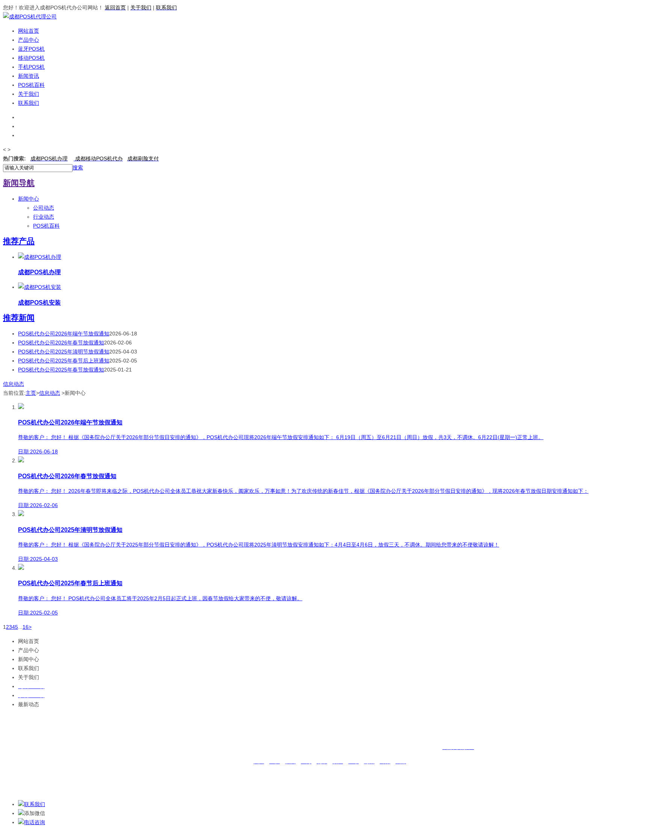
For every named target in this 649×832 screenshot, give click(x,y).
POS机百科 (31, 85)
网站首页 (28, 31)
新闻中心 (28, 199)
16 (26, 627)
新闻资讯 (28, 76)
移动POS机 (31, 58)
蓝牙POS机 (31, 49)
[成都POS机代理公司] (30, 17)
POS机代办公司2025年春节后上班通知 (63, 361)
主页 (31, 393)
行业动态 (43, 217)
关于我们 (28, 94)
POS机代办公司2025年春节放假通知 (61, 370)
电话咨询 (34, 822)
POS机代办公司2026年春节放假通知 (61, 343)
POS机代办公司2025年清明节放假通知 (63, 352)
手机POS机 (31, 67)
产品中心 (28, 40)
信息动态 (13, 384)
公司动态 (43, 208)
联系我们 (28, 103)
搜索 (77, 168)
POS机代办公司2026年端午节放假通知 (63, 334)
